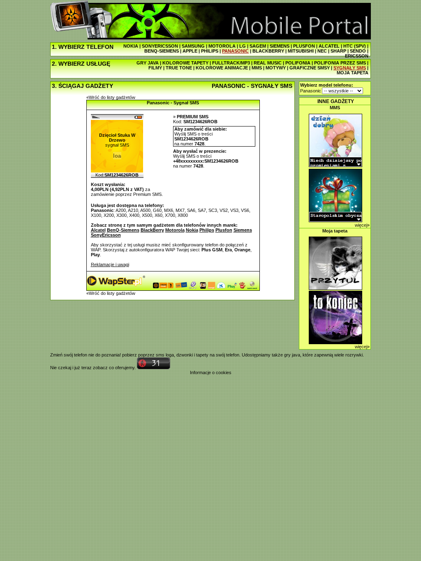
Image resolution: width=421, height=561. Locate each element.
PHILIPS (209, 50)
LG (242, 46)
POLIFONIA (297, 62)
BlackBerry (152, 230)
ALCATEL (329, 46)
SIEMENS (279, 46)
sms (160, 354)
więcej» (362, 225)
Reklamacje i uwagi (110, 264)
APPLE (190, 50)
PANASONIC (235, 50)
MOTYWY (276, 67)
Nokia (192, 230)
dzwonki (184, 354)
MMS (257, 67)
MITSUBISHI (301, 50)
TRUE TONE (179, 67)
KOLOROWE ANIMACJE (222, 67)
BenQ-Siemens (123, 230)
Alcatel (98, 230)
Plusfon (223, 230)
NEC (322, 50)
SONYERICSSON (160, 46)
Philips (206, 230)
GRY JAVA (147, 62)
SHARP (338, 50)
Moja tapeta (334, 230)
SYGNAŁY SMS (349, 67)
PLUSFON (304, 46)
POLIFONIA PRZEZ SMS (340, 62)
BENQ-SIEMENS (161, 50)
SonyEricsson (106, 234)
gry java (292, 354)
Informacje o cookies (210, 372)
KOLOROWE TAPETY (185, 62)
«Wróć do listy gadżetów (110, 97)
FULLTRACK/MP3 (231, 62)
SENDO (358, 50)
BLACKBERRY (268, 50)
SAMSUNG (193, 46)
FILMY (155, 67)
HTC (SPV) (354, 46)
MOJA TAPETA (352, 72)
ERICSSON (356, 55)
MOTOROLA (222, 46)
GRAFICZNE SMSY (309, 67)
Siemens (243, 230)
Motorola (175, 230)
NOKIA (130, 46)
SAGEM (258, 46)
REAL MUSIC (268, 62)
